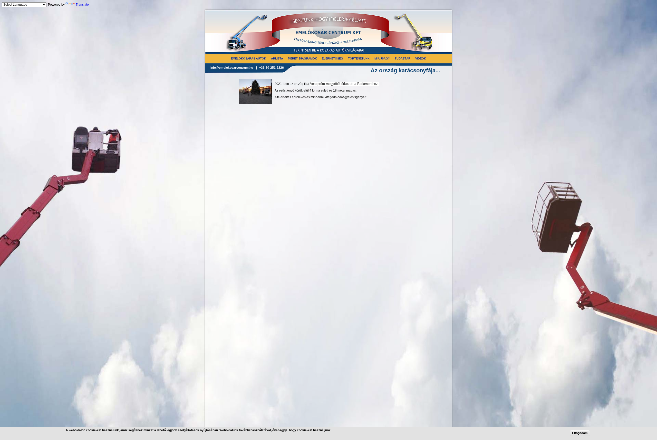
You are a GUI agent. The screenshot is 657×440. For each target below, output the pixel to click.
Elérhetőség (332, 58)
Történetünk (359, 58)
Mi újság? (382, 58)
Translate (82, 4)
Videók (420, 58)
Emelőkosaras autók (248, 58)
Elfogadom (580, 433)
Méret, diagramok (302, 58)
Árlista (277, 58)
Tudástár (402, 58)
